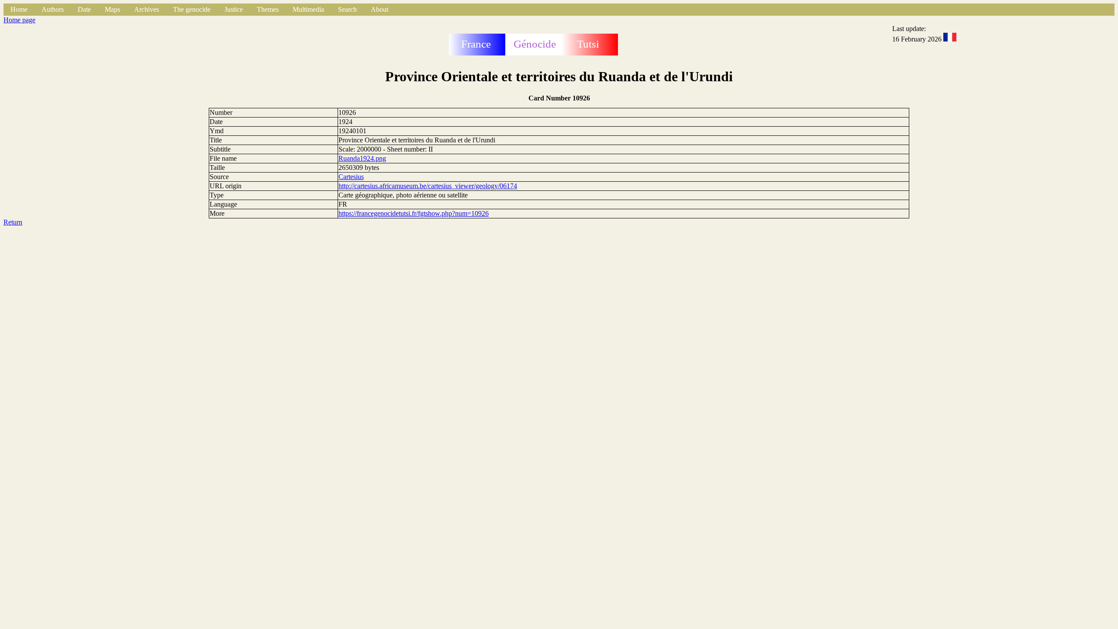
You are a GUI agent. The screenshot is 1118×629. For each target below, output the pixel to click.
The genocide (191, 9)
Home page (19, 20)
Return (12, 222)
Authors (52, 9)
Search (347, 9)
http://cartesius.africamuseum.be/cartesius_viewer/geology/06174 (427, 186)
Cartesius (351, 176)
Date (84, 9)
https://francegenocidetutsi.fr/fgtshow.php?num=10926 (413, 213)
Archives (146, 9)
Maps (112, 9)
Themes (268, 9)
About (379, 9)
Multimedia (308, 9)
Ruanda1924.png (362, 158)
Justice (233, 9)
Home (19, 9)
